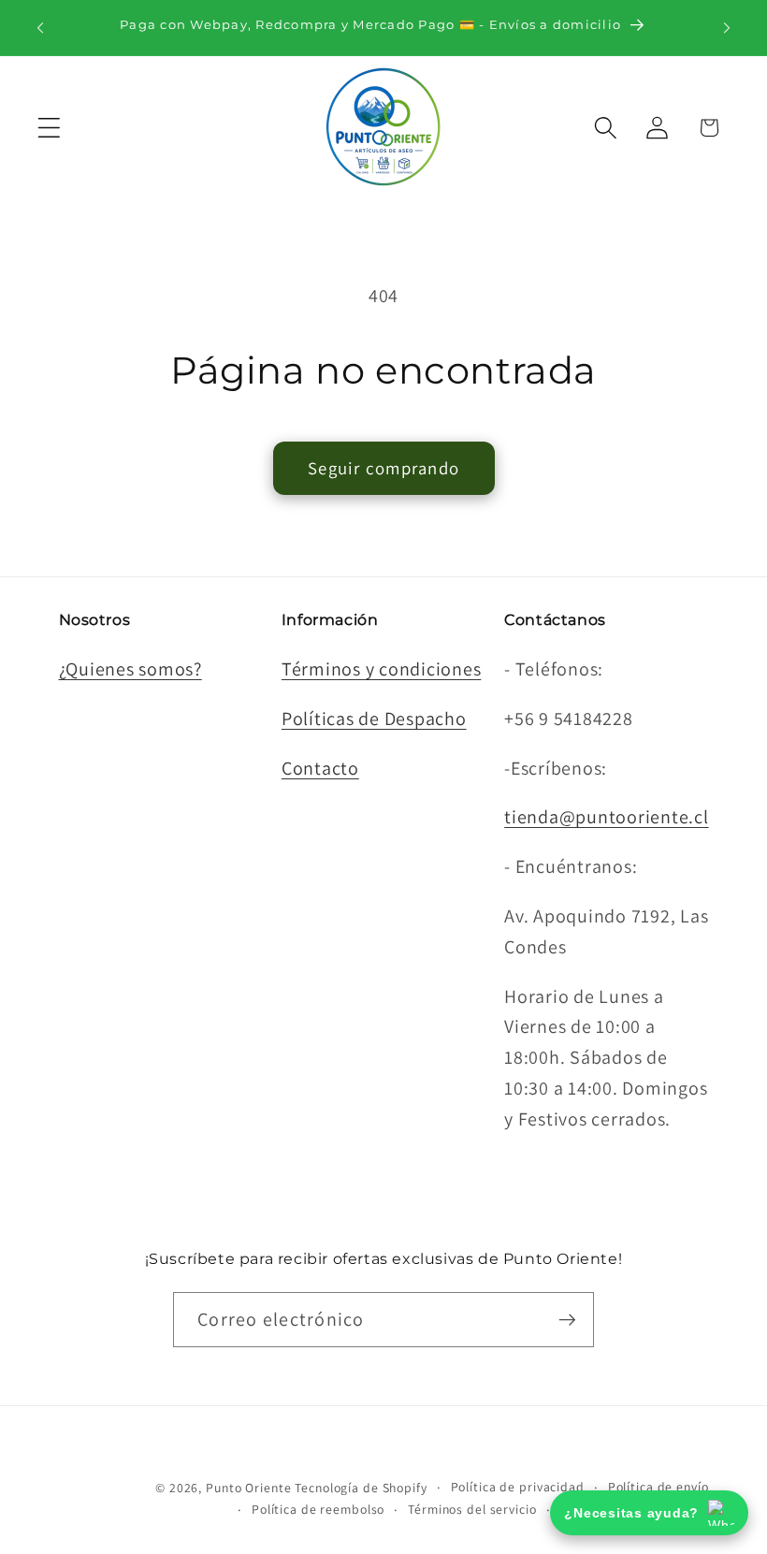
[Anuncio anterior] (40, 27)
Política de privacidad (518, 1486)
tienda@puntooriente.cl (606, 817)
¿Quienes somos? (130, 669)
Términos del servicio (472, 1509)
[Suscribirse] (567, 1319)
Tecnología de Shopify (361, 1487)
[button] (49, 127)
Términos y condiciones (382, 669)
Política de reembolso (318, 1509)
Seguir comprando (383, 468)
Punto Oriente (248, 1487)
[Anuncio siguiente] (726, 27)
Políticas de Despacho (374, 718)
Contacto (320, 768)
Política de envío (658, 1486)
